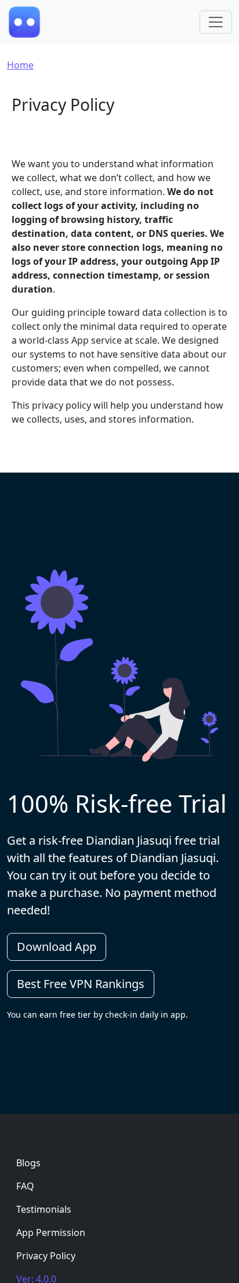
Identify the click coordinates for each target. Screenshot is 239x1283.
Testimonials (43, 1209)
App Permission (50, 1232)
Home (20, 65)
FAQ (25, 1186)
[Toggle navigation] (216, 22)
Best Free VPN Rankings (80, 984)
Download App (56, 946)
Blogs (28, 1162)
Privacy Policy (45, 1255)
